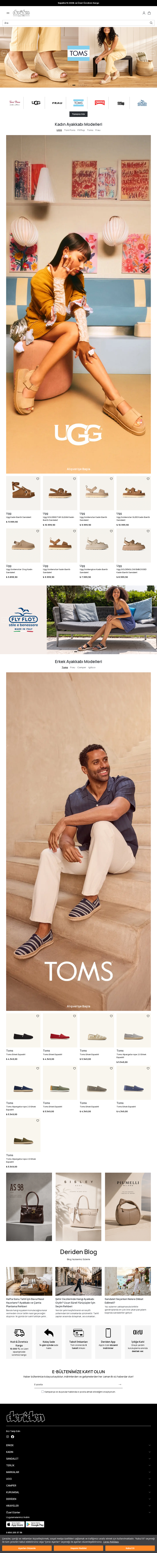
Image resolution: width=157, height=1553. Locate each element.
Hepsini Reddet (79, 1548)
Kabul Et (130, 1548)
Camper (81, 667)
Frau (97, 130)
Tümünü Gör (78, 114)
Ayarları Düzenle (27, 1548)
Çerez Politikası (111, 1541)
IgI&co (92, 667)
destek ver (137, 1351)
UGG (59, 130)
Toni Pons (69, 130)
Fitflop (81, 130)
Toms (90, 130)
